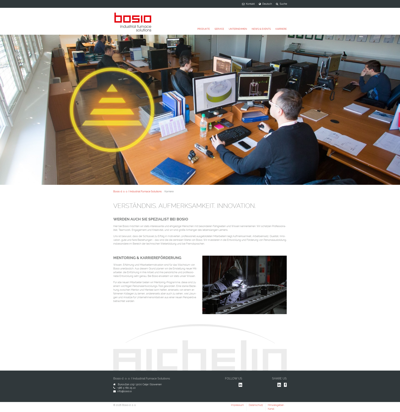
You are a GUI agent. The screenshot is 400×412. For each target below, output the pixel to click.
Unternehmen (238, 29)
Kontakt (250, 3)
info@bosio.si (124, 391)
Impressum (237, 405)
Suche (283, 3)
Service (219, 29)
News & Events (261, 29)
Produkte (203, 29)
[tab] (203, 29)
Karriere (281, 29)
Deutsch (267, 3)
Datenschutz (256, 405)
